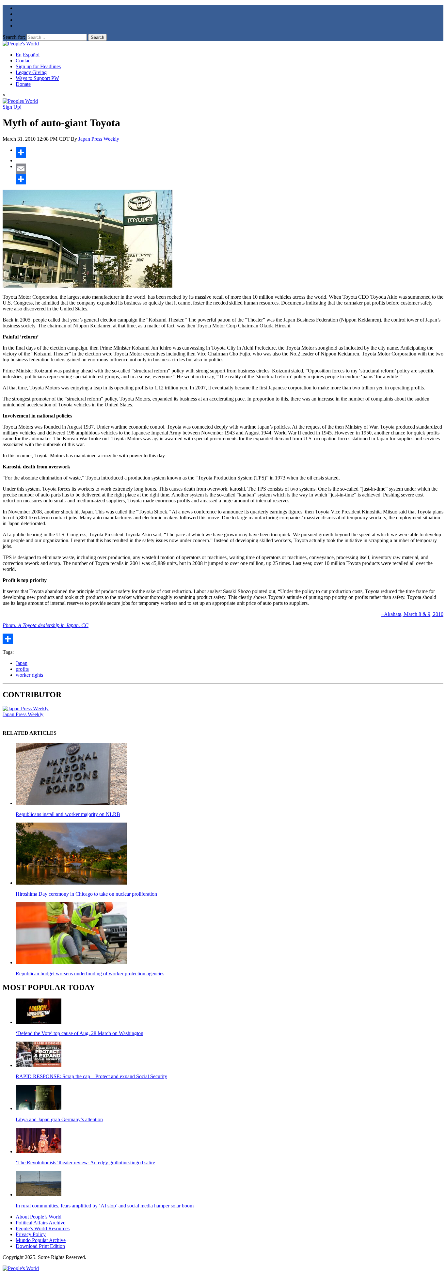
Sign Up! (12, 107)
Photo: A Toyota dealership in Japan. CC (45, 625)
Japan (21, 663)
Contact (24, 60)
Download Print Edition (40, 1246)
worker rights (29, 675)
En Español (28, 54)
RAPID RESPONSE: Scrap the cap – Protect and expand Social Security (91, 1076)
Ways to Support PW (37, 78)
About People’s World (38, 1216)
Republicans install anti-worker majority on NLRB (68, 814)
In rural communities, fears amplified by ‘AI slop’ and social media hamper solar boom (105, 1205)
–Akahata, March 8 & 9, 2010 (412, 614)
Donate (23, 84)
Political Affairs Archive (40, 1222)
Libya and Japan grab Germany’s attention (59, 1119)
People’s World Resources (43, 1228)
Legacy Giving (31, 72)
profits (22, 669)
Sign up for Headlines (38, 66)
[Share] (229, 152)
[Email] (229, 169)
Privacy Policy (31, 1234)
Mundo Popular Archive (41, 1240)
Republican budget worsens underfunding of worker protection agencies (90, 973)
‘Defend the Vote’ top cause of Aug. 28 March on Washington (79, 1033)
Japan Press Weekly (98, 139)
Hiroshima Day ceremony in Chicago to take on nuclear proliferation (86, 894)
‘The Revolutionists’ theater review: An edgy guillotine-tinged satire (85, 1162)
